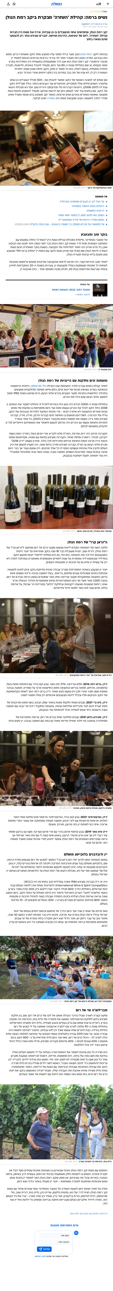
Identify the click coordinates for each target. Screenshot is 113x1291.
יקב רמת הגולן (76, 1214)
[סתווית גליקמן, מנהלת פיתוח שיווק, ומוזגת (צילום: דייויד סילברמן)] (56, 771)
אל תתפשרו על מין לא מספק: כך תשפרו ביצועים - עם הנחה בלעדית (67, 224)
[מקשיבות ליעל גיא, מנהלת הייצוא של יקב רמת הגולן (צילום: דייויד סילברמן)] (56, 970)
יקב (90, 1214)
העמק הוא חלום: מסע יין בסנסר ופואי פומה (81, 215)
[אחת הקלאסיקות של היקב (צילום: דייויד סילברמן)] (56, 151)
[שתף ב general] (8, 4)
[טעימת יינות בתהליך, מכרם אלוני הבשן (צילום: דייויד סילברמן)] (56, 500)
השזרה (51, 98)
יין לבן (102, 1214)
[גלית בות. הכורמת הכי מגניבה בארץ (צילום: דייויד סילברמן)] (56, 1124)
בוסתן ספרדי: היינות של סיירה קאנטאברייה (81, 220)
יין (106, 1214)
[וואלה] (56, 3)
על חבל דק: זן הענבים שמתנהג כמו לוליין (82, 202)
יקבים (86, 1214)
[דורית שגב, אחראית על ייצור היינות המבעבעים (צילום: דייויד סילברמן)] (56, 638)
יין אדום (96, 1214)
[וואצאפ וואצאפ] (14, 3)
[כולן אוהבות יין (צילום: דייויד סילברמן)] (56, 338)
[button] (98, 4)
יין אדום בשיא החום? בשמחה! (88, 206)
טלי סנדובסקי (38, 386)
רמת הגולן (86, 54)
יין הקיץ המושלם (95, 211)
